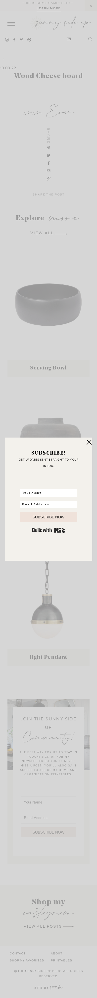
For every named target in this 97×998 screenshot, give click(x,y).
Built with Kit (48, 530)
